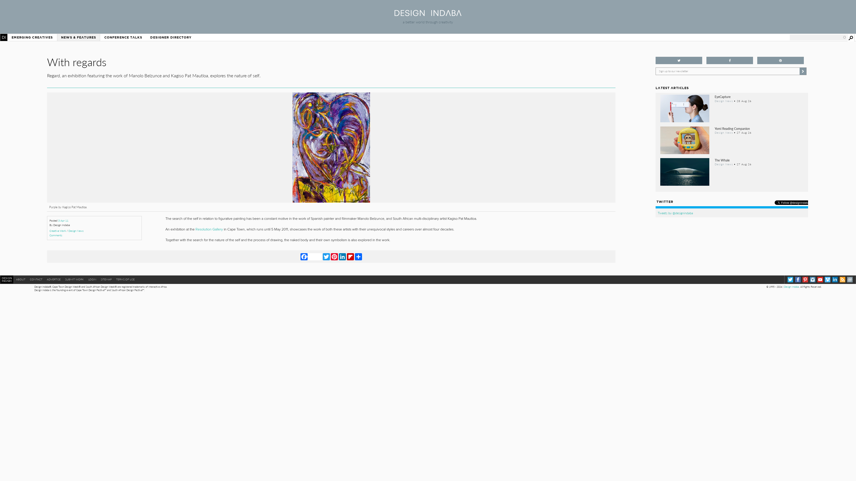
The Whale (722, 160)
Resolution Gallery (209, 229)
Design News (76, 231)
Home (4, 37)
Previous (132, 171)
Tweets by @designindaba (675, 213)
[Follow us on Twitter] (679, 60)
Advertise (54, 279)
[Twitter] (326, 256)
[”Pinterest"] (780, 60)
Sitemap (106, 279)
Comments (55, 235)
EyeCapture (722, 96)
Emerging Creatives (32, 37)
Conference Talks (123, 37)
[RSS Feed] (842, 279)
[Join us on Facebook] (729, 60)
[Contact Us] (850, 279)
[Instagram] (812, 279)
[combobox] (818, 37)
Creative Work (57, 231)
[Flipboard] (350, 256)
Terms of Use (125, 279)
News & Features (78, 37)
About (20, 279)
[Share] (358, 256)
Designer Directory (170, 37)
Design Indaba (791, 286)
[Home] (428, 14)
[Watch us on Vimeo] (827, 279)
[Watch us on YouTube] (820, 279)
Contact (36, 279)
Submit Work (74, 279)
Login (92, 279)
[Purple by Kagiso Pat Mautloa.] (331, 201)
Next (530, 171)
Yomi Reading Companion (732, 128)
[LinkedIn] (342, 256)
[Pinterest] (334, 256)
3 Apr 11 (63, 220)
